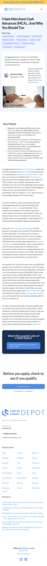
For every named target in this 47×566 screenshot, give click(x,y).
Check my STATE (23, 386)
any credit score (15, 208)
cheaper (28, 193)
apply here (36, 324)
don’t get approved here (35, 293)
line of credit (25, 172)
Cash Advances (35, 177)
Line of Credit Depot (28, 169)
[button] (41, 9)
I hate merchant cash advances (21, 228)
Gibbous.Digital (28, 548)
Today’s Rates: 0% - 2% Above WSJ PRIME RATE (23, 2)
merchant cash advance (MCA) (27, 174)
